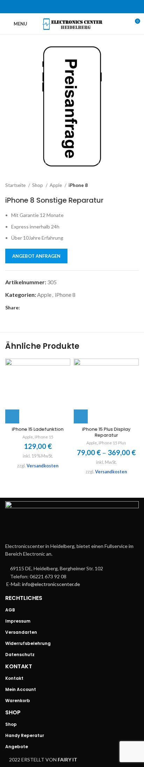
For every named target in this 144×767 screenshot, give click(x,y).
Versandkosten (42, 465)
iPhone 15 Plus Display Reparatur (106, 432)
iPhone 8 (78, 185)
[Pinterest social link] (72, 6)
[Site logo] (72, 23)
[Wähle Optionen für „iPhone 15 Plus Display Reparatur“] (81, 416)
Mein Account (20, 689)
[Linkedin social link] (81, 6)
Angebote (16, 747)
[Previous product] (121, 185)
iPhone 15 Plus (112, 442)
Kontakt (14, 678)
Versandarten (21, 632)
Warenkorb (17, 701)
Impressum (17, 621)
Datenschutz (20, 654)
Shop (38, 185)
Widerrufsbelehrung (28, 643)
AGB (10, 610)
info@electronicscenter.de (51, 584)
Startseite (16, 185)
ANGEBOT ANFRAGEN (36, 256)
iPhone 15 (44, 436)
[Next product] (135, 185)
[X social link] (62, 6)
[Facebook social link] (53, 6)
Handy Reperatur (24, 735)
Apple (56, 185)
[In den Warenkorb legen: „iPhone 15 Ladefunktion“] (12, 416)
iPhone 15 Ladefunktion (38, 429)
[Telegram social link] (90, 6)
